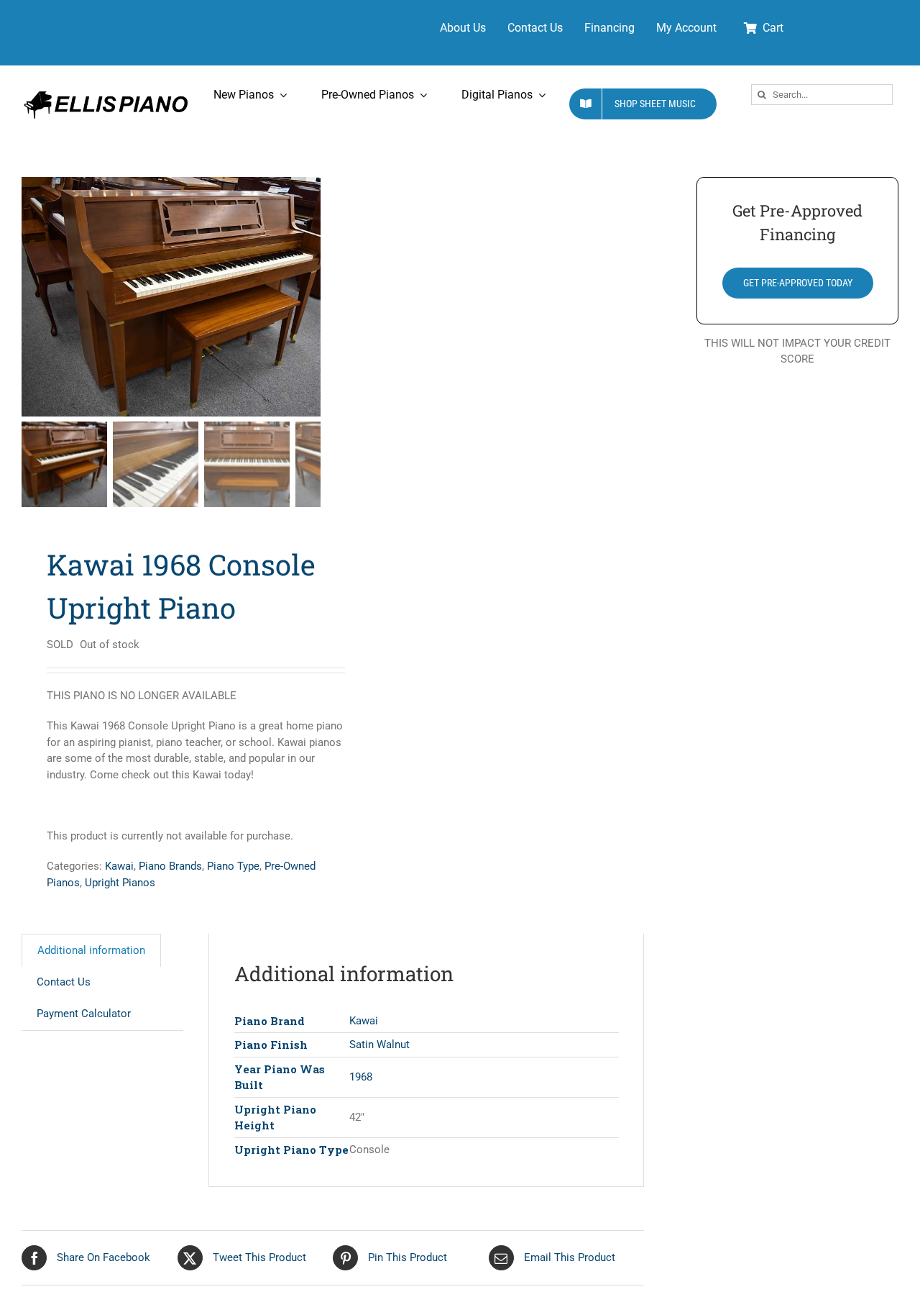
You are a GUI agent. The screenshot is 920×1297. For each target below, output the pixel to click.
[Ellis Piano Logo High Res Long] (106, 92)
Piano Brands (170, 866)
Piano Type (233, 866)
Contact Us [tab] (64, 981)
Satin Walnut (379, 1044)
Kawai (119, 866)
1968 (360, 1076)
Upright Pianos (120, 882)
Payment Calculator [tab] (84, 1013)
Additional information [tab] (91, 950)
